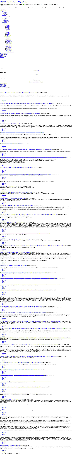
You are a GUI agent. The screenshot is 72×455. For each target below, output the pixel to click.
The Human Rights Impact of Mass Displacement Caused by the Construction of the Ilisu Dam (45, 321)
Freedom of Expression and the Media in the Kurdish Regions (30, 113)
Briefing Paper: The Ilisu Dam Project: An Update (24, 205)
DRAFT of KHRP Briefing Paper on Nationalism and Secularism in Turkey (36, 381)
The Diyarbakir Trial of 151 (14, 143)
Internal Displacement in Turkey (16, 123)
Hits (9, 91)
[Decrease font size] (26, 4)
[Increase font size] (20, 4)
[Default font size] (33, 4)
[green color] (47, 4)
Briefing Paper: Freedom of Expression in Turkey (24, 410)
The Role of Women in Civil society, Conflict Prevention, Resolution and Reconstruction (42, 284)
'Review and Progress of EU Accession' (20, 265)
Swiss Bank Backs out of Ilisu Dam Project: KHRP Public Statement (33, 375)
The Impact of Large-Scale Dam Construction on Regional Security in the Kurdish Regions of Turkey (48, 245)
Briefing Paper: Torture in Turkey (17, 399)
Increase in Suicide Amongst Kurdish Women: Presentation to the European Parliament (41, 356)
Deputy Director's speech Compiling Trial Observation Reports (30, 362)
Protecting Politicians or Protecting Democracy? (23, 252)
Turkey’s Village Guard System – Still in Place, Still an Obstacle (31, 132)
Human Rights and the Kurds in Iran (18, 222)
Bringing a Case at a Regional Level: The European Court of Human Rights (36, 174)
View (3, 121)
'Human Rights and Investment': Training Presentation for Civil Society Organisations (41, 278)
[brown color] (43, 4)
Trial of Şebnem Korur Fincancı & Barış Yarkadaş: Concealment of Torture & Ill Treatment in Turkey (48, 157)
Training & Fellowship (3, 54)
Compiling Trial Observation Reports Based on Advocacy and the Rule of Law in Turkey (43, 214)
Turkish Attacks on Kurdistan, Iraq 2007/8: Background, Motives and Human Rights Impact (44, 344)
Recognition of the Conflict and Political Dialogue (24, 192)
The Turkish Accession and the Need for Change (24, 239)
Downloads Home (3, 84)
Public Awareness (3, 56)
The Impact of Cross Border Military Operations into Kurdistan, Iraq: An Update (38, 149)
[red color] (51, 4)
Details (3, 130)
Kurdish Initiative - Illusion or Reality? (19, 198)
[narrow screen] (4, 4)
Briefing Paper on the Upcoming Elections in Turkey (26, 369)
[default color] (38, 4)
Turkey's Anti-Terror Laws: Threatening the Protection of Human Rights (35, 312)
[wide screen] (13, 4)
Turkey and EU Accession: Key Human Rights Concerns (28, 92)
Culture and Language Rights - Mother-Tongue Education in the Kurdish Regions (39, 103)
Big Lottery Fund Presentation (15, 186)
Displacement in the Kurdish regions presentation (24, 167)
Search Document (3, 86)
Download (4, 100)
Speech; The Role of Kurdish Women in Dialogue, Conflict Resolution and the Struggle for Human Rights (50, 337)
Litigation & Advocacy (3, 53)
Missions (1, 55)
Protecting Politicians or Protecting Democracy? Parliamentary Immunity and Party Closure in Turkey (48, 328)
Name (5, 91)
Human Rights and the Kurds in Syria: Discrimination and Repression (33, 306)
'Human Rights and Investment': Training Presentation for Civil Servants (35, 272)
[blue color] (56, 4)
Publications (2, 57)
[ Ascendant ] (12, 91)
